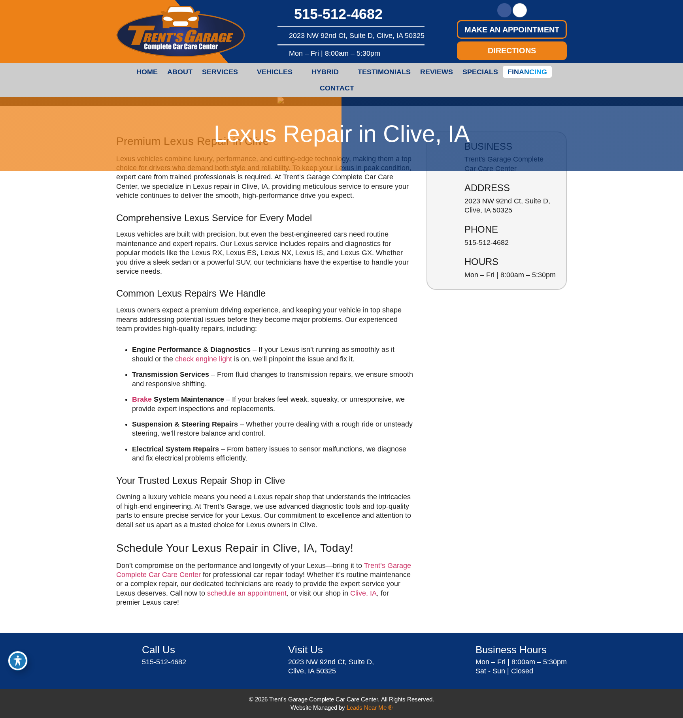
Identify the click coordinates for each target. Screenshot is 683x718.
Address (487, 187)
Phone (481, 229)
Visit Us (305, 650)
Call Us (158, 650)
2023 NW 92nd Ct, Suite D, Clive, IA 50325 (357, 35)
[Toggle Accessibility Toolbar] (17, 660)
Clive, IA (363, 593)
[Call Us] (126, 655)
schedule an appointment (247, 593)
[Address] (447, 194)
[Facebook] (504, 10)
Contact (337, 88)
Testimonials (384, 72)
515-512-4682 (338, 14)
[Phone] (447, 235)
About (179, 72)
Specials (480, 72)
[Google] (520, 10)
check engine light (203, 359)
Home (147, 72)
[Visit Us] (272, 655)
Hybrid (325, 72)
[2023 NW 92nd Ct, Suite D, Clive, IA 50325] (281, 36)
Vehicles (274, 72)
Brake (142, 399)
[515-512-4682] (283, 14)
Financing (527, 72)
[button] (512, 29)
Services (220, 72)
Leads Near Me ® (369, 707)
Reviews (436, 72)
